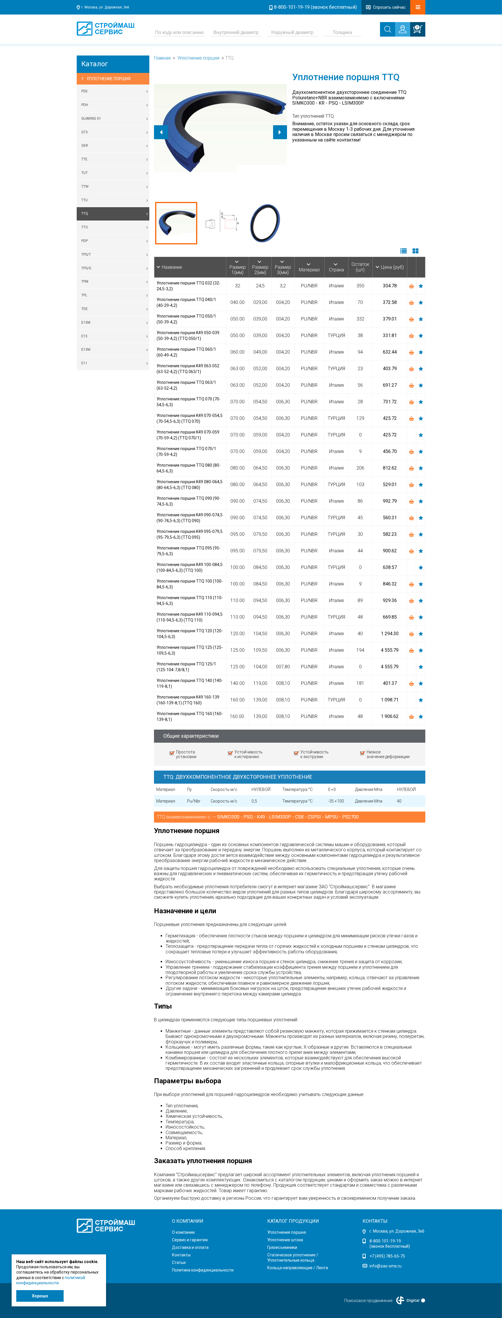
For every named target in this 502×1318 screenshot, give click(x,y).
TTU (84, 200)
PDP (84, 241)
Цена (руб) (392, 267)
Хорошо (40, 1296)
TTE (84, 159)
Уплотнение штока (285, 1240)
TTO (84, 227)
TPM (84, 282)
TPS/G (86, 268)
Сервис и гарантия (190, 1240)
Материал (309, 269)
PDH (84, 105)
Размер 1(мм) (238, 269)
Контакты (181, 1255)
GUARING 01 (91, 119)
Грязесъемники (282, 1247)
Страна (336, 269)
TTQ (84, 214)
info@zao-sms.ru (385, 1266)
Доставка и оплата (190, 1247)
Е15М (85, 322)
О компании (183, 1232)
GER (84, 146)
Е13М (85, 350)
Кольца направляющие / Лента (297, 1267)
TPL (84, 295)
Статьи (179, 1262)
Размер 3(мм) (283, 269)
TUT (84, 173)
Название (172, 267)
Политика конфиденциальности (203, 1270)
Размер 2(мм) (260, 269)
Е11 (84, 363)
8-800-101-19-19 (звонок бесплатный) (315, 7)
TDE (84, 309)
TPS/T (86, 255)
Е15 (84, 336)
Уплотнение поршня (198, 58)
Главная (162, 58)
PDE (84, 91)
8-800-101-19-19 (385, 1241)
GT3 (84, 132)
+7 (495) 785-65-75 (387, 1256)
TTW (85, 187)
